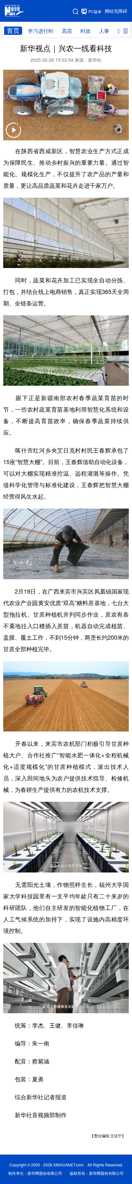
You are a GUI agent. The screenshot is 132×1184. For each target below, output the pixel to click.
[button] (13, 134)
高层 (67, 31)
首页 (13, 30)
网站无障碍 (116, 11)
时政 (85, 31)
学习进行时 (41, 31)
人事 (104, 31)
